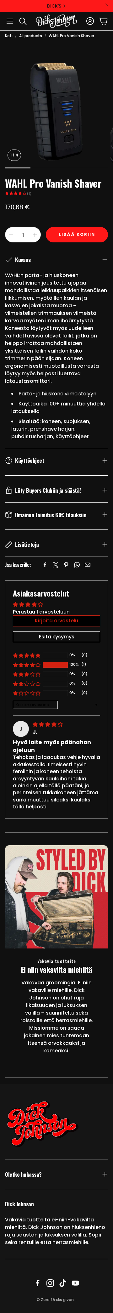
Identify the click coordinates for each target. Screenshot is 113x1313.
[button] (9, 21)
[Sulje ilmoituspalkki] (106, 4)
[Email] (87, 565)
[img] (48, 724)
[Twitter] (55, 565)
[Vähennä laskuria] (11, 235)
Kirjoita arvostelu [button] (56, 620)
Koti (9, 35)
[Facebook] (45, 565)
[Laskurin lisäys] (34, 235)
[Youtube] (75, 1283)
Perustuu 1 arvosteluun (41, 611)
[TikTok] (63, 1283)
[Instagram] (50, 1283)
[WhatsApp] (77, 565)
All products (30, 35)
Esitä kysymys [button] (56, 636)
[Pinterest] (66, 565)
